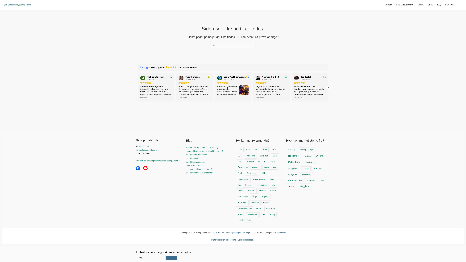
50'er (248, 150)
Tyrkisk (240, 220)
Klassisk (248, 185)
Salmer (240, 215)
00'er (240, 149)
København (294, 162)
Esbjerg (303, 150)
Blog (430, 5)
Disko (272, 162)
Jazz (272, 179)
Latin (273, 185)
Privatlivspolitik (216, 240)
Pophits (265, 196)
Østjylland (305, 186)
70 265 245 (144, 146)
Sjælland (318, 168)
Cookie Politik (230, 240)
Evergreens (243, 167)
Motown (262, 191)
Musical (273, 191)
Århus (291, 186)
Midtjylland (309, 162)
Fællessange (252, 173)
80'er (273, 149)
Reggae (266, 203)
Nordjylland (293, 168)
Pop (254, 196)
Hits (264, 173)
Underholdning (405, 5)
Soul (263, 214)
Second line (252, 215)
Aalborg (291, 149)
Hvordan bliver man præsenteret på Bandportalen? (157, 161)
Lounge (241, 191)
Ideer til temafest (193, 166)
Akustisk (251, 156)
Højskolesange (259, 179)
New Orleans (243, 196)
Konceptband (262, 185)
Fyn (311, 149)
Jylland (320, 156)
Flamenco (256, 167)
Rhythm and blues (245, 209)
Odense (306, 169)
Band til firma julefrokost (196, 155)
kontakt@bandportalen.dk (147, 150)
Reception (255, 203)
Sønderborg (306, 175)
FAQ (439, 5)
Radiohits (242, 202)
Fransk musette (270, 167)
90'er (240, 156)
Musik (389, 5)
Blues (275, 156)
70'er (265, 150)
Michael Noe (280, 233)
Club (239, 162)
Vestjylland (311, 180)
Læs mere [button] (144, 98)
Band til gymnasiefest (195, 162)
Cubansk (261, 162)
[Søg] (171, 258)
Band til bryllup (192, 158)
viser (249, 220)
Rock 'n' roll (270, 209)
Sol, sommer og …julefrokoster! (199, 173)
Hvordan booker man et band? (199, 169)
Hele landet (293, 156)
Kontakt (450, 5)
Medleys (251, 190)
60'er (256, 149)
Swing (272, 215)
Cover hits (250, 162)
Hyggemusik (243, 179)
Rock (258, 208)
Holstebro (307, 156)
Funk (240, 173)
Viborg (321, 180)
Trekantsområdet (295, 180)
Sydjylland (292, 174)
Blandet (264, 155)
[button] (460, 5)
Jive (239, 185)
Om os (421, 5)
